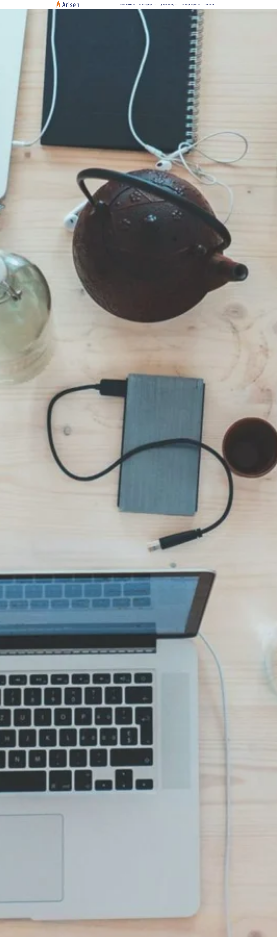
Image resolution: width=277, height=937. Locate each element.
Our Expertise (145, 4)
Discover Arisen (188, 4)
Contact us (209, 4)
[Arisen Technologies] (68, 4)
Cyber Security (167, 4)
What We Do (126, 4)
